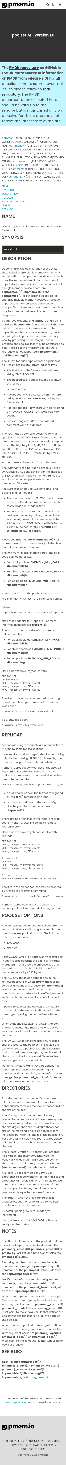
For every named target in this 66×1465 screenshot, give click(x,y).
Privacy (49, 1445)
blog (21, 1441)
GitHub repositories (15, 1402)
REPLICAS (7, 198)
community (36, 1441)
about (9, 1441)
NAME (5, 186)
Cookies (53, 1441)
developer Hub (20, 1445)
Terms (41, 1449)
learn (36, 1445)
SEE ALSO (7, 209)
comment (8, 138)
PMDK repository (24, 67)
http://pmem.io (39, 1377)
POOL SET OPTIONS (14, 201)
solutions (27, 1449)
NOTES (6, 205)
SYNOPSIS (8, 190)
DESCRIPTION (10, 194)
